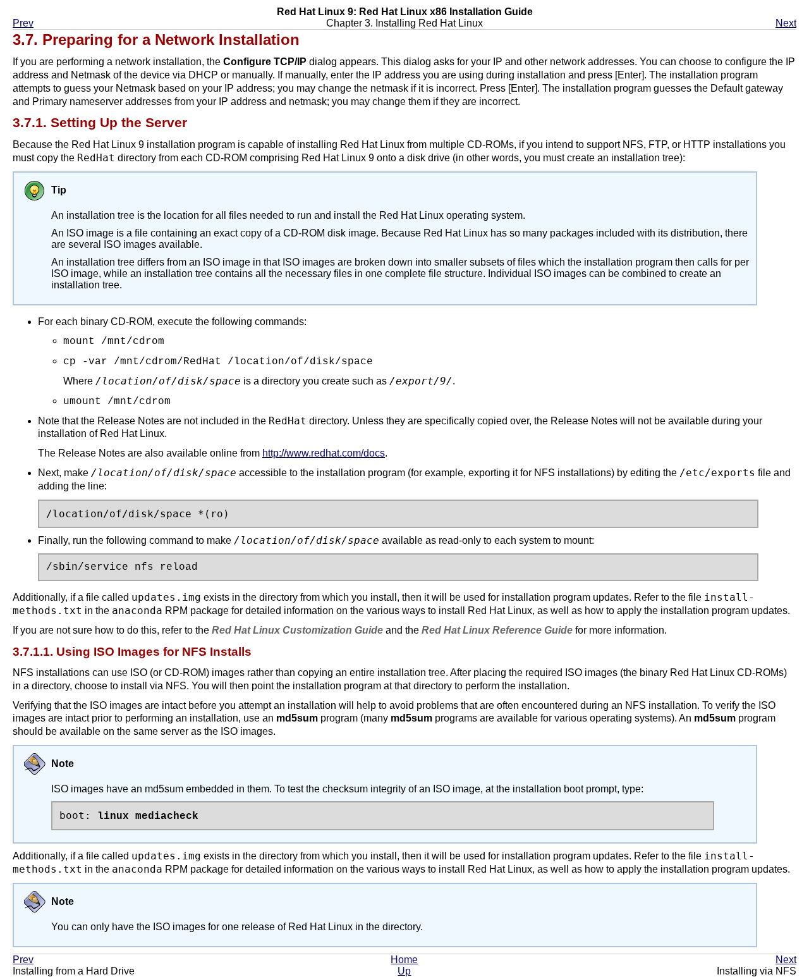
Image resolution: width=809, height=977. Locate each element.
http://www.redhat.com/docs (323, 453)
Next (786, 23)
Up (404, 971)
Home (404, 959)
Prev (23, 23)
